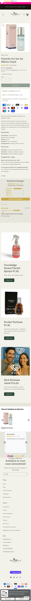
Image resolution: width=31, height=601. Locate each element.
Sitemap (5, 520)
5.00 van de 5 (19, 184)
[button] (3, 14)
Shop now (9, 280)
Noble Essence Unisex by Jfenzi (17, 593)
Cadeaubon (6, 494)
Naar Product (8, 598)
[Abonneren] (26, 474)
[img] (4, 208)
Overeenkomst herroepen (9, 527)
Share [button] (4, 175)
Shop (4, 487)
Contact (5, 510)
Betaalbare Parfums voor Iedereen (11, 530)
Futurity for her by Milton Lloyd (7, 428)
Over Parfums (6, 516)
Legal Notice (6, 506)
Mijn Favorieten (7, 497)
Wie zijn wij (6, 523)
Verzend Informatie (8, 513)
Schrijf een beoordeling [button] (15, 199)
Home (4, 483)
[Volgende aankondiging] (28, 6)
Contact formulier (7, 490)
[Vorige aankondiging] (2, 6)
